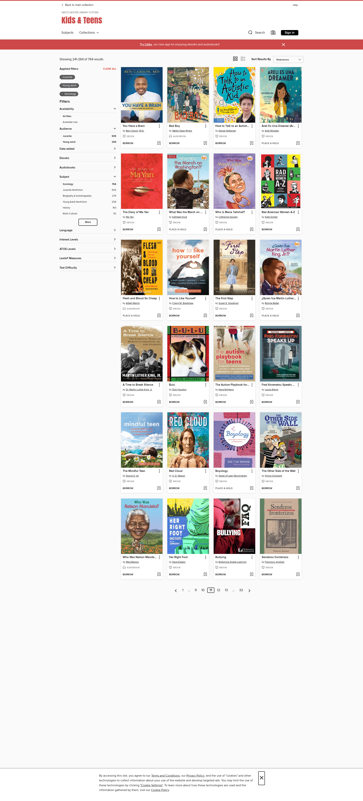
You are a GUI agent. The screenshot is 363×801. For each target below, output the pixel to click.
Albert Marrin (133, 303)
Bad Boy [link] (174, 126)
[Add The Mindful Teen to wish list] (159, 488)
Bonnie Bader (272, 303)
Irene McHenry (226, 389)
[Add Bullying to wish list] (251, 574)
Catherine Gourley (228, 217)
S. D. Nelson (178, 475)
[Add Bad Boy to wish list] (205, 143)
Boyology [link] (221, 471)
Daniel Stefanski (227, 130)
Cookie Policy (160, 790)
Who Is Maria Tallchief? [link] (230, 212)
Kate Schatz (271, 217)
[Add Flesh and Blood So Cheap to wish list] (159, 315)
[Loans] (273, 33)
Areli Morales (272, 130)
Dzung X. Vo (132, 475)
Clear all (109, 69)
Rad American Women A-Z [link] (278, 212)
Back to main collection (78, 5)
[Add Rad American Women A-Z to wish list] (298, 229)
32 (241, 590)
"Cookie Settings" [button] (151, 785)
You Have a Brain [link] (134, 126)
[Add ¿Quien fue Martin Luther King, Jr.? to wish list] (298, 315)
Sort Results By (261, 59)
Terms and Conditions (165, 776)
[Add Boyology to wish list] (251, 488)
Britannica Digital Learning (232, 562)
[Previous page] (176, 590)
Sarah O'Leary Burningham (233, 475)
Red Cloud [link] (175, 471)
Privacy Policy (195, 776)
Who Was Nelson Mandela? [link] (140, 557)
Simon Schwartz (273, 475)
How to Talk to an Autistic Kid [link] (232, 126)
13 (226, 590)
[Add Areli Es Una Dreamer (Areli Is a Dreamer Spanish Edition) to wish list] (298, 143)
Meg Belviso (132, 562)
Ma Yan (130, 217)
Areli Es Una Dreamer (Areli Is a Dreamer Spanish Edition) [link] (279, 126)
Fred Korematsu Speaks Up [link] (279, 385)
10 (203, 590)
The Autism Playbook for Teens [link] (232, 385)
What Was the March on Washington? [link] (186, 212)
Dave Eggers (178, 562)
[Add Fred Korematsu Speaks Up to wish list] (298, 402)
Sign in (290, 33)
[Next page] (249, 590)
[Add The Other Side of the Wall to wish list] (298, 488)
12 (218, 590)
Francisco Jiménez (274, 562)
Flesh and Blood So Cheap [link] (140, 298)
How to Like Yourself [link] (182, 298)
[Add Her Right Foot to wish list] (205, 574)
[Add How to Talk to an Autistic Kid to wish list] (251, 143)
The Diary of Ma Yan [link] (136, 212)
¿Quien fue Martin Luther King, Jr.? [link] (279, 298)
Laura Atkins (271, 389)
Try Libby (146, 45)
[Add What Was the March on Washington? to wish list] (205, 229)
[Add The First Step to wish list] (251, 315)
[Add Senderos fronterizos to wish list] (298, 574)
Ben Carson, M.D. (135, 130)
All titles (67, 116)
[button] (256, 33)
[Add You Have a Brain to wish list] (159, 143)
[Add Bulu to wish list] (205, 402)
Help (295, 5)
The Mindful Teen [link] (134, 471)
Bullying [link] (220, 557)
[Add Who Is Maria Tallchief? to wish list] (251, 229)
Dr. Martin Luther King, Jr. (139, 389)
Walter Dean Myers (182, 130)
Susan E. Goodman (229, 303)
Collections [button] (87, 33)
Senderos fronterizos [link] (275, 557)
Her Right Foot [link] (178, 557)
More (88, 222)
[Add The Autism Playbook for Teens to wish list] (251, 402)
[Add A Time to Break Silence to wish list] (159, 402)
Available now (70, 122)
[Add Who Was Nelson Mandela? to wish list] (159, 574)
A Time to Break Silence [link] (138, 385)
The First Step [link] (224, 298)
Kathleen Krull (179, 217)
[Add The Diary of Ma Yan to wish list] (159, 229)
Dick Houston (179, 389)
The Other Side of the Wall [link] (279, 471)
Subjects (67, 33)
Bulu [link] (172, 385)
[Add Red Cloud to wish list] (205, 488)
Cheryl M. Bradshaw (182, 303)
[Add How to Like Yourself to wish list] (205, 315)
